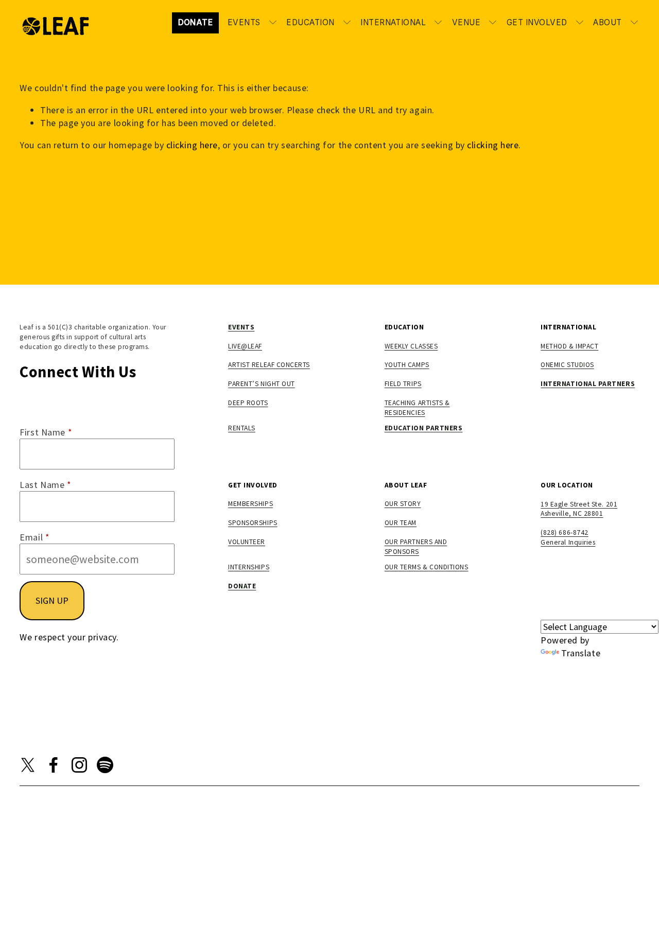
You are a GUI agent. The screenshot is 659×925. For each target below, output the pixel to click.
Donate (195, 22)
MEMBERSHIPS (250, 503)
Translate (580, 653)
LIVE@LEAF (245, 346)
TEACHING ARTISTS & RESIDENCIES (417, 407)
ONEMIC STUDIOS (567, 364)
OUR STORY (403, 503)
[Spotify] (105, 765)
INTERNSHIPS (248, 567)
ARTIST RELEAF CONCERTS (269, 364)
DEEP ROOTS (248, 402)
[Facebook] (53, 765)
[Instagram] (79, 765)
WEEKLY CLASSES (411, 346)
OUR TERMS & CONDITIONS (427, 567)
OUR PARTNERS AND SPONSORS (416, 546)
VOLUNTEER (246, 541)
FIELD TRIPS (403, 383)
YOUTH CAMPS (407, 364)
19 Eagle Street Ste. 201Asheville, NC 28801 (579, 509)
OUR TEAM (401, 522)
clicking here (192, 145)
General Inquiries (568, 542)
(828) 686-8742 (564, 532)
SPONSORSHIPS (252, 522)
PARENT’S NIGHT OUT (261, 383)
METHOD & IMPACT (569, 346)
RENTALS (241, 428)
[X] (28, 765)
